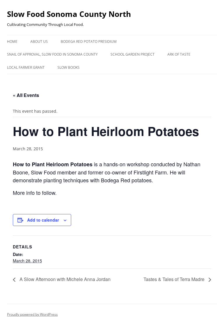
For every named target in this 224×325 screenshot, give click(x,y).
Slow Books (68, 67)
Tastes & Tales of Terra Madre (175, 279)
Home (12, 41)
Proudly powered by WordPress (32, 314)
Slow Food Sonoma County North (69, 14)
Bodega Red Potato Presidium (89, 41)
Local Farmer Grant (26, 67)
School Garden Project (133, 54)
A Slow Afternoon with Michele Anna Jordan (64, 279)
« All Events (26, 95)
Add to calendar (43, 220)
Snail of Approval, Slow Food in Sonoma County (52, 54)
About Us (39, 41)
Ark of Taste (178, 54)
